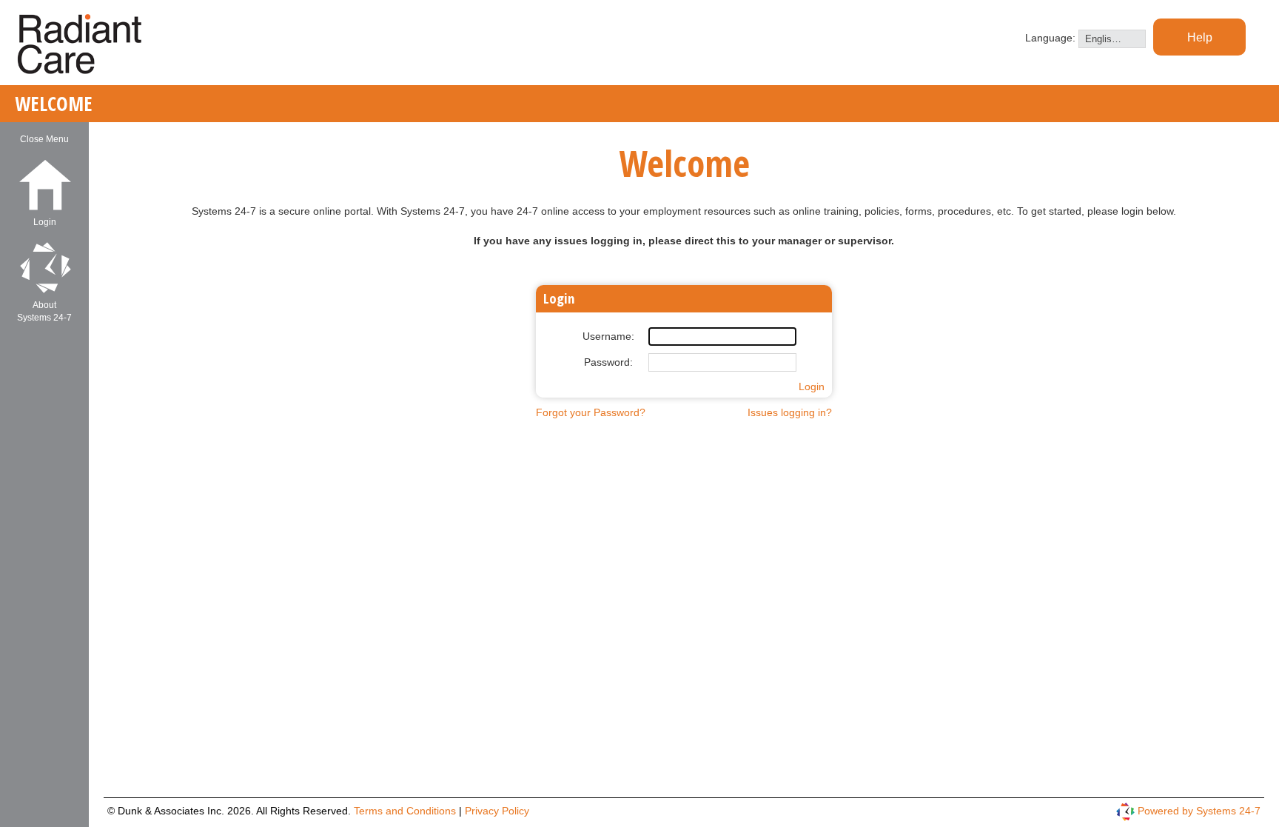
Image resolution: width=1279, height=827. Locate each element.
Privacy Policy (497, 811)
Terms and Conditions (406, 811)
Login (812, 386)
